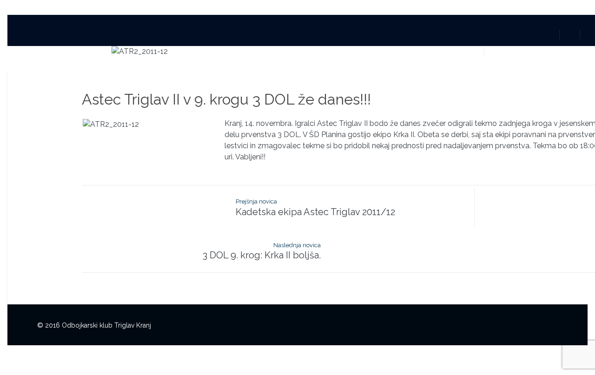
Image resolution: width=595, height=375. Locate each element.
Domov (132, 33)
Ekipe (307, 33)
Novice (172, 33)
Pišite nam (389, 33)
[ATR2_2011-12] (297, 51)
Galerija (344, 33)
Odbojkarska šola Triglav (241, 33)
